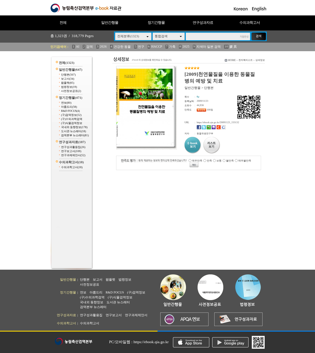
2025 (186, 46)
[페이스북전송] (199, 128)
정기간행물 (156, 23)
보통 (219, 160)
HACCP (156, 46)
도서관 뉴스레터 (73, 131)
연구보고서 (71, 151)
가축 (172, 46)
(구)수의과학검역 (71, 119)
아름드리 (69, 106)
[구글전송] (223, 128)
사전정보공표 (71, 91)
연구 (141, 46)
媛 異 (233, 46)
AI (77, 46)
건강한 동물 (122, 46)
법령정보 (69, 86)
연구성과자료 (203, 23)
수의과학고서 (249, 23)
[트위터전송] (204, 128)
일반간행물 (109, 23)
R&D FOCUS (70, 110)
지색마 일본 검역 (208, 46)
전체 (63, 23)
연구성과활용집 (73, 147)
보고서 (67, 78)
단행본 (68, 74)
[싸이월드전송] (218, 128)
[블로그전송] (209, 128)
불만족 (230, 160)
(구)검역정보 (71, 115)
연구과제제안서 (73, 155)
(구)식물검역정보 (71, 123)
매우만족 (197, 160)
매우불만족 (244, 160)
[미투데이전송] (214, 128)
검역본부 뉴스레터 (75, 135)
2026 (103, 46)
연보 (66, 102)
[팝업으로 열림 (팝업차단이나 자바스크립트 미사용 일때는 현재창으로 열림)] (145, 145)
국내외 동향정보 (74, 127)
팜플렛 (67, 82)
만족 (209, 160)
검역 (89, 46)
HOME (232, 60)
